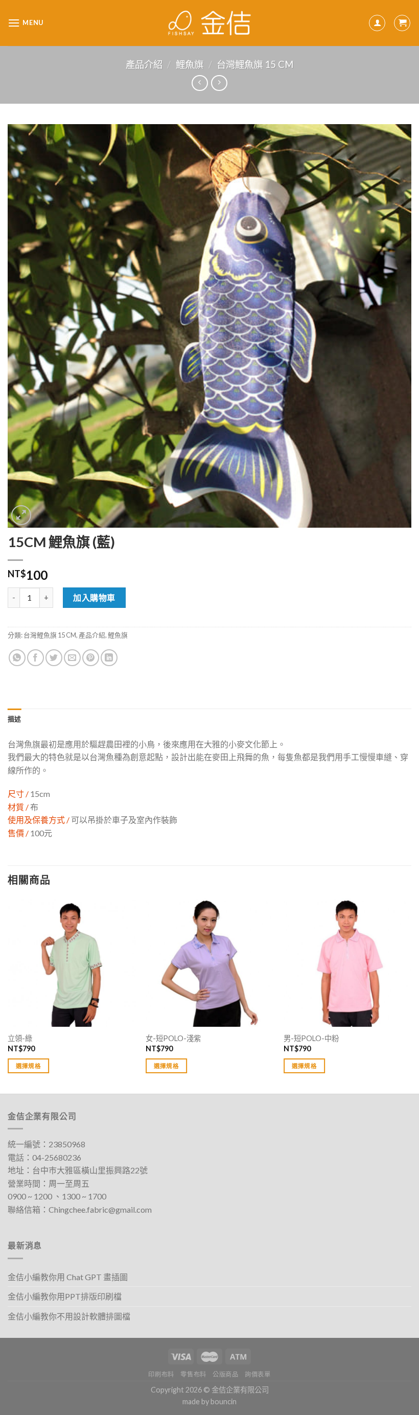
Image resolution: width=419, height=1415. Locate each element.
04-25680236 (56, 1157)
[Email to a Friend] (72, 657)
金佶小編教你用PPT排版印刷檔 (65, 1296)
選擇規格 (28, 1066)
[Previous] (8, 995)
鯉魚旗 (189, 64)
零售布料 (193, 1374)
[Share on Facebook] (35, 657)
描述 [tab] (14, 719)
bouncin (224, 1401)
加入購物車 (94, 597)
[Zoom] (21, 515)
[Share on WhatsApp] (17, 657)
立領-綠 (20, 1038)
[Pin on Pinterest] (90, 657)
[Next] (410, 995)
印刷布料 (161, 1374)
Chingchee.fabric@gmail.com (100, 1209)
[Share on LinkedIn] (109, 657)
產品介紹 (144, 64)
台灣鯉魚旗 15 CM (255, 64)
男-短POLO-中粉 (311, 1038)
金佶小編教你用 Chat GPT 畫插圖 (68, 1277)
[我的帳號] (377, 23)
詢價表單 (257, 1374)
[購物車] (402, 23)
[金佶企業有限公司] (209, 23)
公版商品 (225, 1374)
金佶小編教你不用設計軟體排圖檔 (69, 1316)
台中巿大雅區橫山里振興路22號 (90, 1170)
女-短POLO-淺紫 (173, 1038)
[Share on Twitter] (53, 657)
